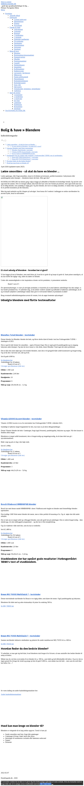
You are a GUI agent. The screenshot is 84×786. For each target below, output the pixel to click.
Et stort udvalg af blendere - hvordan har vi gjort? (26, 146)
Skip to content (6, 2)
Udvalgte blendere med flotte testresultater (20, 148)
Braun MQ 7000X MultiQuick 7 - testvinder (25, 157)
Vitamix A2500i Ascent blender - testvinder (25, 152)
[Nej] (52, 784)
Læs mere (47, 784)
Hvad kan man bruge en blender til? (18, 163)
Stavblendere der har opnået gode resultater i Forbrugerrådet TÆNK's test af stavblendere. (35, 155)
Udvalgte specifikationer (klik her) (12, 366)
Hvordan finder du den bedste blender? (19, 161)
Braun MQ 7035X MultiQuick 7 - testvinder (25, 159)
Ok (41, 784)
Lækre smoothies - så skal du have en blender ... (22, 144)
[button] (42, 366)
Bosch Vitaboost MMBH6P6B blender (23, 153)
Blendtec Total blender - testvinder (22, 150)
